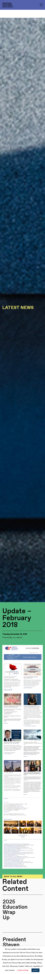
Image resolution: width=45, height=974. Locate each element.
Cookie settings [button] (23, 970)
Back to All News (13, 876)
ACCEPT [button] (35, 970)
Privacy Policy (31, 952)
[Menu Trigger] (41, 5)
